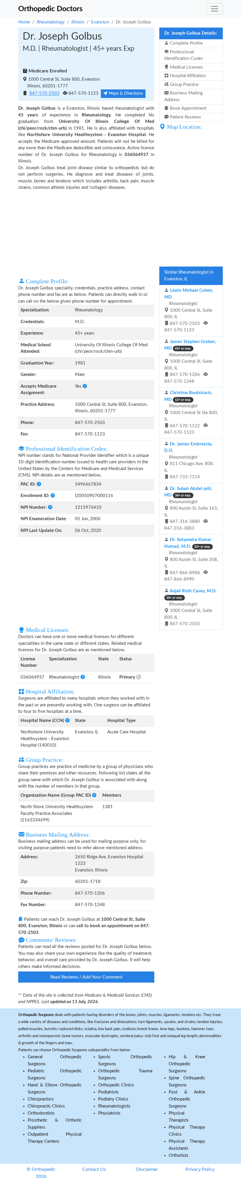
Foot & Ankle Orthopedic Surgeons (187, 1099)
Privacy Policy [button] (200, 1169)
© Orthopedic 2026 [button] (41, 1173)
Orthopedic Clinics (116, 1085)
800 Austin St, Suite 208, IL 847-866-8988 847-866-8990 (191, 559)
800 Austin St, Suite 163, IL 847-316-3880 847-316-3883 (191, 508)
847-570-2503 (44, 93)
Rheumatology (51, 22)
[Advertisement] (86, 234)
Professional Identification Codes (183, 55)
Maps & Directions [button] (125, 93)
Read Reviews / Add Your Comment (86, 977)
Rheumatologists (114, 1106)
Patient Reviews (185, 117)
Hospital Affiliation (187, 76)
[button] (85, 386)
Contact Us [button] (94, 1169)
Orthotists (178, 1155)
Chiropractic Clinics (46, 1106)
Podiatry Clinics (113, 1099)
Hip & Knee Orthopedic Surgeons (187, 1064)
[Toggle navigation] (214, 9)
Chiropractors (41, 1099)
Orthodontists (41, 1113)
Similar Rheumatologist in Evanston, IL (188, 275)
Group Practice (183, 84)
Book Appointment (187, 108)
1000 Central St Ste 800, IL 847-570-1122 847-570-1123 (191, 413)
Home (24, 22)
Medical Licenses (186, 67)
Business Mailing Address (183, 96)
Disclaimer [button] (147, 1169)
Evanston (100, 22)
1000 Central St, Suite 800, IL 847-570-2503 (190, 607)
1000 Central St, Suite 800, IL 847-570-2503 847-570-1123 (188, 310)
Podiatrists (108, 1092)
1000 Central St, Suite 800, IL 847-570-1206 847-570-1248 (190, 362)
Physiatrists (109, 1113)
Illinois (77, 22)
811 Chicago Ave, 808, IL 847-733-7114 (189, 460)
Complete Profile (186, 43)
